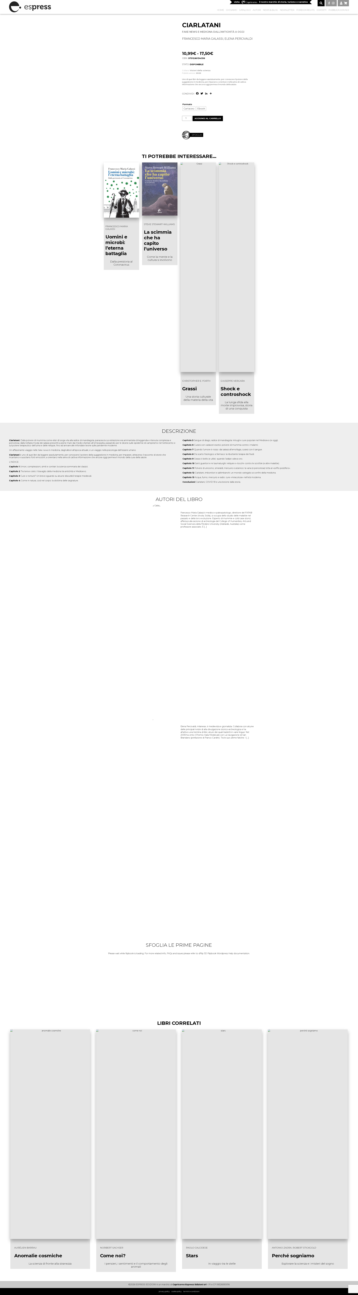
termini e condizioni (191, 1291)
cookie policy (176, 1291)
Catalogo (245, 10)
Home (220, 10)
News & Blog (270, 10)
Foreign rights (305, 10)
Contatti (321, 10)
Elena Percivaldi (238, 38)
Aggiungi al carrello (208, 118)
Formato (187, 104)
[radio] (189, 108)
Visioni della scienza (200, 70)
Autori (257, 10)
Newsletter (287, 10)
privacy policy (164, 1291)
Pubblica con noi (338, 10)
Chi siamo (231, 10)
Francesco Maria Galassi (202, 38)
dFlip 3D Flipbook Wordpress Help (216, 953)
